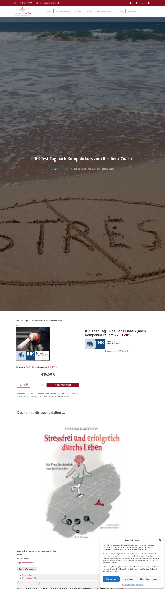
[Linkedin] (136, 3)
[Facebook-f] (130, 3)
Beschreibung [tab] (28, 575)
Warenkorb (132, 11)
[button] (160, 540)
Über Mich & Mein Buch (104, 11)
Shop (121, 11)
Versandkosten (28, 563)
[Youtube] (148, 3)
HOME (49, 11)
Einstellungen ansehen (150, 579)
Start (53, 169)
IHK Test (53, 367)
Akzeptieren (111, 579)
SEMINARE (78, 11)
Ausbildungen (62, 169)
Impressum (139, 585)
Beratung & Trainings (63, 11)
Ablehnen (129, 579)
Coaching (89, 11)
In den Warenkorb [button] (27, 569)
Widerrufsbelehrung (128, 585)
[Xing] (142, 3)
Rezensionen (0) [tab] (29, 578)
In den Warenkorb (62, 385)
